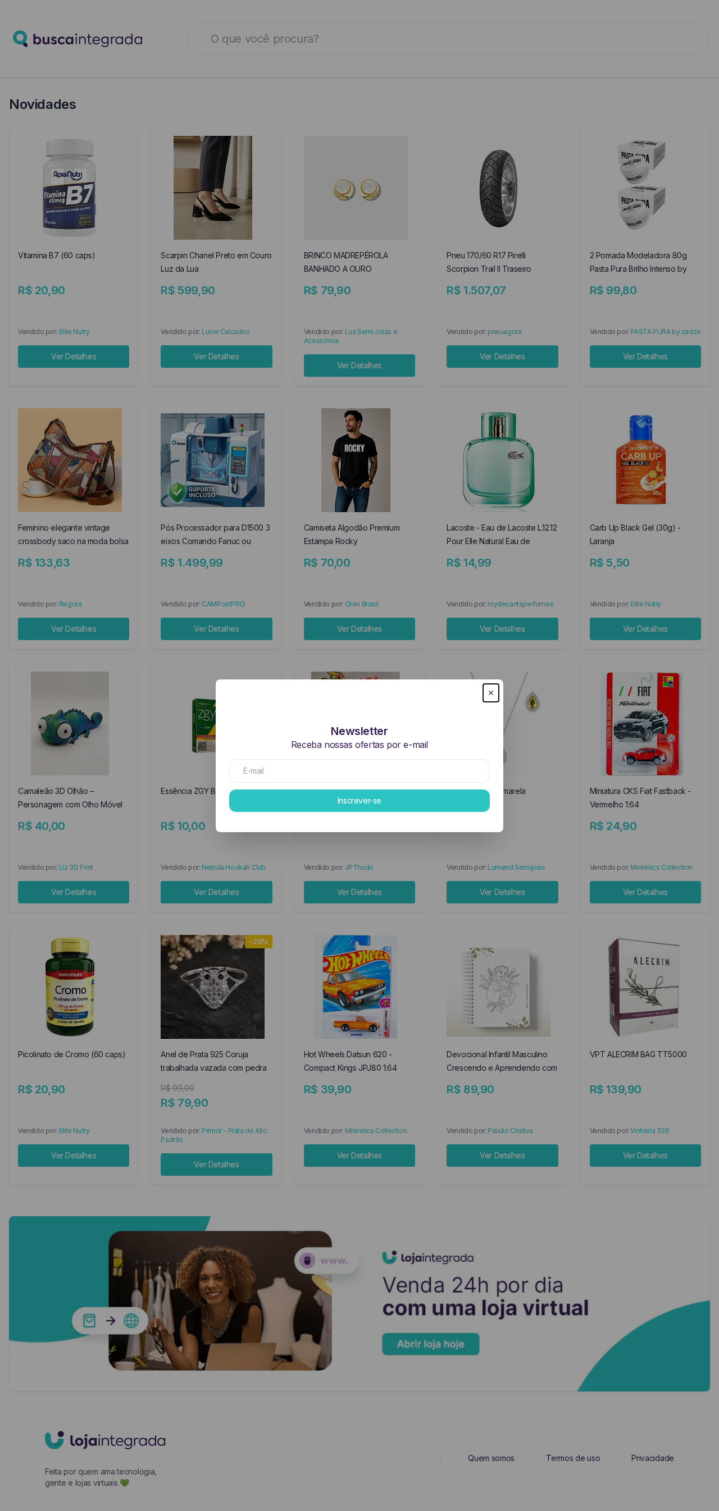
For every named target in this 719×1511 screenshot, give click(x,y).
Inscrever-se (359, 800)
